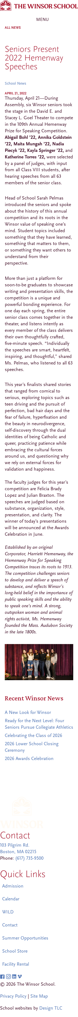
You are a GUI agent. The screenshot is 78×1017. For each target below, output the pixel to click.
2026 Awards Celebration (29, 758)
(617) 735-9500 (29, 858)
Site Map (39, 996)
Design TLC (50, 1008)
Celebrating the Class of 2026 (33, 735)
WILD (8, 912)
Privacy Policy (13, 996)
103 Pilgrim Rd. (14, 845)
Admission (12, 886)
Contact (10, 925)
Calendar (10, 899)
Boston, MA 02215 (18, 851)
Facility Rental (15, 964)
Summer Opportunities (25, 938)
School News (15, 83)
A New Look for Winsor (28, 712)
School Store (15, 951)
